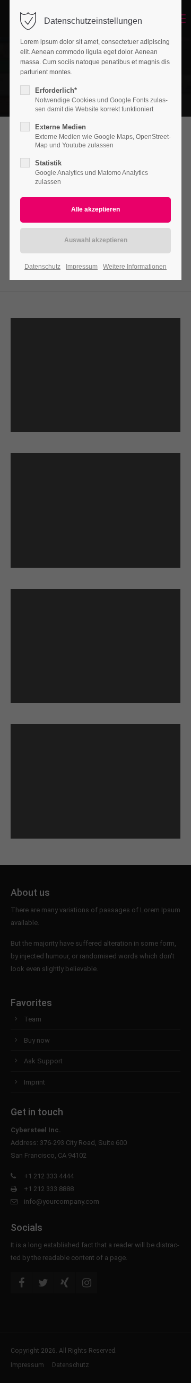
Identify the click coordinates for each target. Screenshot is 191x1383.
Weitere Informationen (135, 266)
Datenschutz (42, 266)
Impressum (82, 266)
